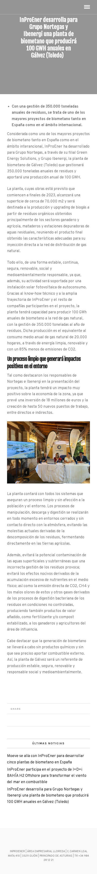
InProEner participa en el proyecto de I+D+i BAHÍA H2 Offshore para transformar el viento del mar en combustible (46, 776)
